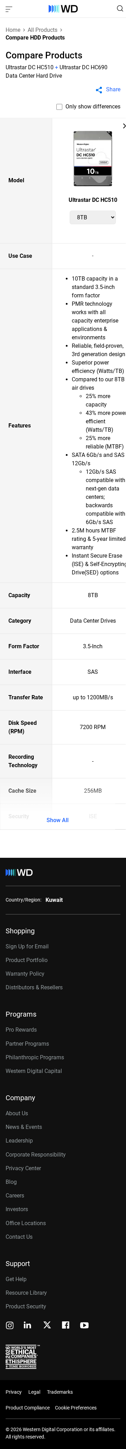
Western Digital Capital (34, 1071)
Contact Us (19, 1237)
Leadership (19, 1140)
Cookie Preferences (76, 1408)
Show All (58, 820)
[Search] (120, 8)
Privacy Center (23, 1168)
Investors (17, 1209)
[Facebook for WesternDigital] (66, 1326)
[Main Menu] (10, 8)
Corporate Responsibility (36, 1154)
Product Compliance (28, 1408)
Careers (15, 1195)
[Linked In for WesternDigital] (28, 1326)
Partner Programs (27, 1043)
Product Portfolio (27, 960)
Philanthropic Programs (35, 1057)
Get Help (16, 1279)
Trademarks (60, 1392)
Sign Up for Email (27, 946)
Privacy (14, 1392)
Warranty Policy (25, 973)
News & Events (24, 1127)
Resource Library (26, 1292)
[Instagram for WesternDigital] (10, 1326)
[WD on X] (47, 1325)
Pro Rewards (21, 1029)
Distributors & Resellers (34, 987)
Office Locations (26, 1223)
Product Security (26, 1306)
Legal (34, 1392)
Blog (11, 1182)
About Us (17, 1113)
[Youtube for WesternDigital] (84, 1326)
